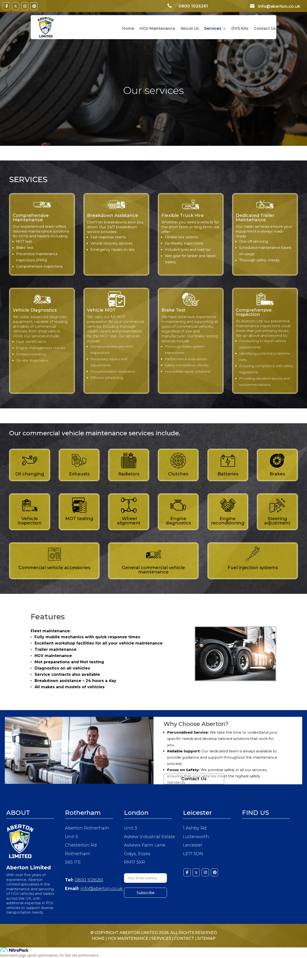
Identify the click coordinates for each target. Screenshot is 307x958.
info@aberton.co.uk (101, 888)
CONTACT (184, 938)
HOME (98, 938)
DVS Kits (239, 29)
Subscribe (145, 892)
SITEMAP (206, 938)
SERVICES (161, 938)
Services (212, 29)
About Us (190, 29)
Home (128, 29)
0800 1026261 (89, 880)
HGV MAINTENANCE (128, 938)
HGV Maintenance (157, 29)
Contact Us (265, 29)
